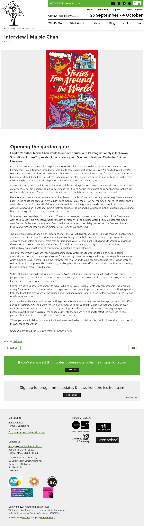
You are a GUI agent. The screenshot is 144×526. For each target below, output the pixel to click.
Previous (12, 348)
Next (134, 348)
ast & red (26, 517)
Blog (112, 23)
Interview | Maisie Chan (26, 28)
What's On (55, 23)
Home (6, 28)
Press (129, 9)
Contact (139, 9)
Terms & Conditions (18, 425)
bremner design (47, 517)
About (90, 9)
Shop (139, 23)
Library (97, 23)
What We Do (77, 23)
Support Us (118, 9)
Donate (72, 369)
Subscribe (72, 395)
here (69, 331)
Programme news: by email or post (26, 432)
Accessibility (14, 429)
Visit (125, 23)
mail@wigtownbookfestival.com (25, 446)
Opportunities (102, 9)
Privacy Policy (131, 398)
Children (17, 341)
